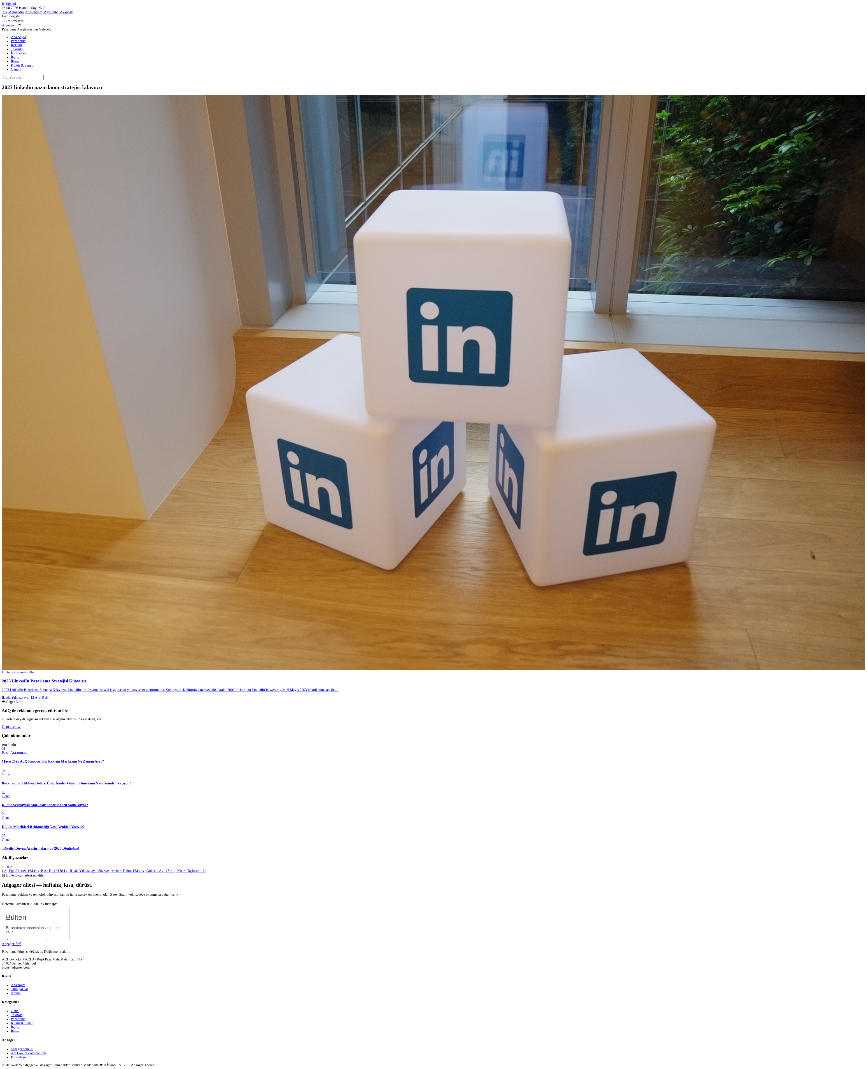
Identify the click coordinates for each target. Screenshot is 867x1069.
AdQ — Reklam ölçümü (28, 1053)
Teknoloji (17, 49)
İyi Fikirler (18, 53)
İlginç (15, 57)
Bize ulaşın (19, 1057)
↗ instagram (33, 12)
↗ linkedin (16, 12)
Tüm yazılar (19, 989)
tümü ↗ (7, 867)
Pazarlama (18, 41)
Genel (15, 1011)
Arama (16, 993)
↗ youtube (50, 12)
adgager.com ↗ (22, 1049)
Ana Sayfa (18, 37)
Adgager (11, 25)
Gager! (16, 69)
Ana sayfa (18, 985)
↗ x (4, 12)
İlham (15, 61)
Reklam (16, 45)
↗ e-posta (66, 12)
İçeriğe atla (9, 4)
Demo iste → (11, 727)
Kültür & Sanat (22, 65)
